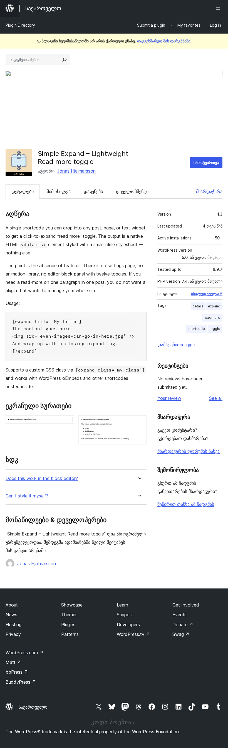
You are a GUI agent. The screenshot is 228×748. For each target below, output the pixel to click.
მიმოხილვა (59, 191)
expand (214, 306)
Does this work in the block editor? (42, 478)
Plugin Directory (20, 25)
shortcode (196, 329)
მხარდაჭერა (209, 191)
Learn (122, 605)
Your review (169, 398)
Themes (69, 614)
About (12, 605)
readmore (212, 317)
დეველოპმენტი (132, 191)
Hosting (13, 624)
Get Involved (185, 605)
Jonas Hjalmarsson (76, 171)
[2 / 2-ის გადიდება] (139, 423)
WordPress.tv (133, 634)
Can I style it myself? (27, 496)
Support (125, 614)
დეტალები (22, 191)
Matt (13, 662)
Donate (182, 624)
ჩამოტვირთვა (206, 162)
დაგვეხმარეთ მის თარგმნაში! (164, 41)
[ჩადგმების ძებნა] (64, 59)
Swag (180, 634)
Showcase (72, 605)
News (11, 614)
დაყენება (93, 191)
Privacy (13, 634)
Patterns (70, 634)
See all (215, 398)
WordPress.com (24, 652)
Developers (128, 624)
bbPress (17, 672)
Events (179, 614)
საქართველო (33, 707)
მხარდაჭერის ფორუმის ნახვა (188, 451)
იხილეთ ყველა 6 (206, 293)
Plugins (68, 624)
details (198, 306)
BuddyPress (21, 682)
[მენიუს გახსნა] (219, 8)
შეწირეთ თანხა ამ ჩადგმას (185, 504)
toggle (214, 329)
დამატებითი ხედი (176, 344)
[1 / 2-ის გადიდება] (66, 423)
